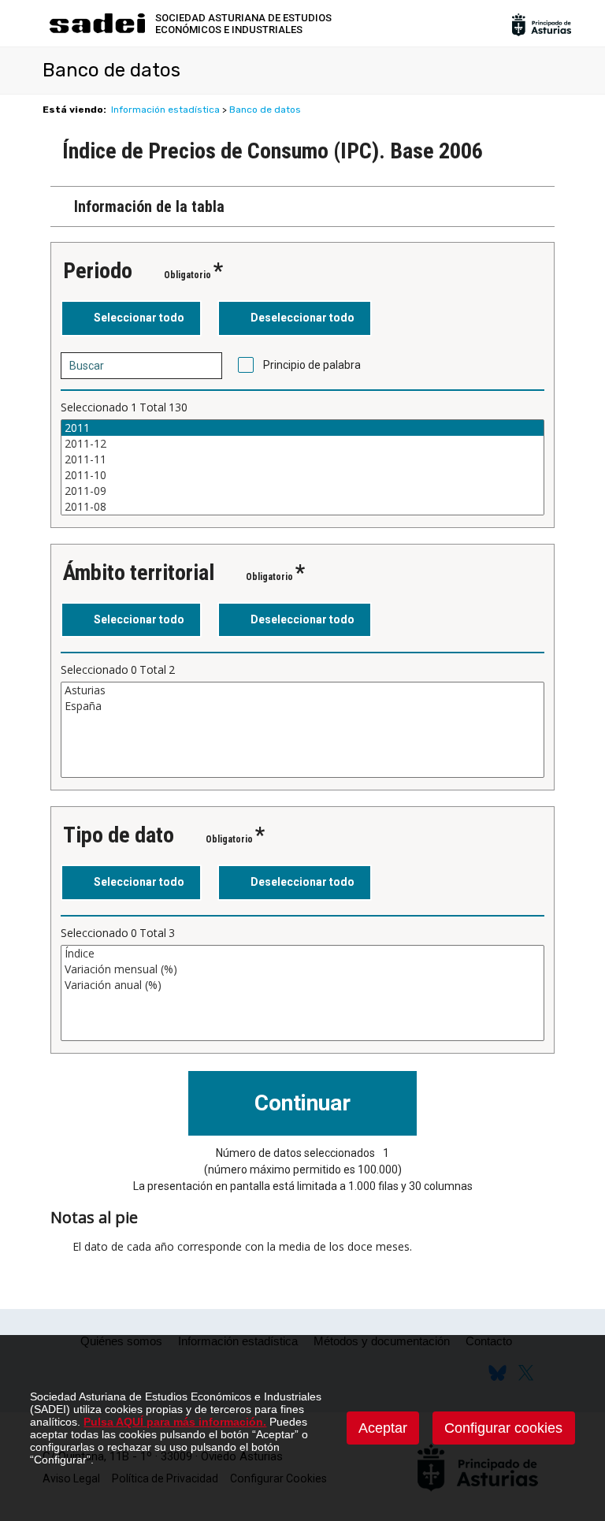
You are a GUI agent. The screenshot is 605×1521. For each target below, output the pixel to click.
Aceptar (382, 1428)
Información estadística (165, 109)
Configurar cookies (503, 1428)
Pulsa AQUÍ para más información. (175, 1421)
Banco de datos (265, 109)
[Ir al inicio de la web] (97, 31)
